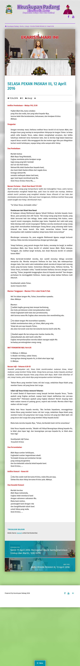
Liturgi (29, 98)
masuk (19, 533)
